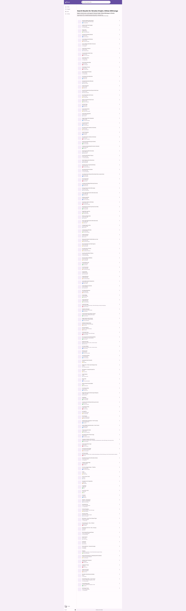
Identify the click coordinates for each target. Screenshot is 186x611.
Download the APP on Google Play (83, 15)
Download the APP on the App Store (96, 15)
